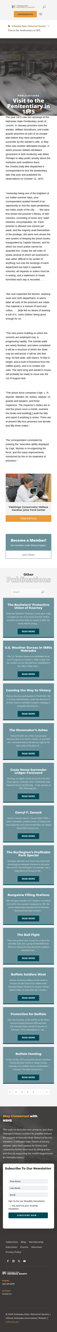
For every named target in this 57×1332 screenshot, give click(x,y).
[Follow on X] (19, 1261)
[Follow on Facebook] (8, 1261)
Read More (28, 631)
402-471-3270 (8, 1284)
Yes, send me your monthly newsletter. (23, 1207)
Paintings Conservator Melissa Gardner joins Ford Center (28, 509)
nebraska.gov (12, 1322)
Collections (12, 1242)
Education (11, 1247)
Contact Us (7, 1294)
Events (24, 1247)
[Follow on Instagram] (13, 1261)
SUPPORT (6, 1291)
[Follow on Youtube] (24, 1261)
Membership (36, 1242)
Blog (23, 1242)
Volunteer (36, 1247)
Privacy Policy (13, 1252)
